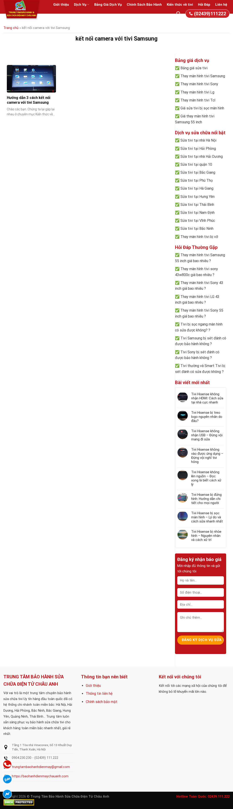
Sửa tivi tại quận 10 (196, 164)
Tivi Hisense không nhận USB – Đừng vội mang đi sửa (207, 435)
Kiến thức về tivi (180, 5)
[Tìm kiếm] (178, 13)
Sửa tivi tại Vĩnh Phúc (197, 220)
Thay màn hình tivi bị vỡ (199, 237)
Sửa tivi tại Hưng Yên (197, 196)
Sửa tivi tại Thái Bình (197, 204)
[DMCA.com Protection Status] (18, 802)
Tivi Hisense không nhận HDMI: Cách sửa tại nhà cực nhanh (207, 398)
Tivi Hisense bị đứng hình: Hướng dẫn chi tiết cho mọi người (206, 499)
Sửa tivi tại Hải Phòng (198, 148)
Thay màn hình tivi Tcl (197, 100)
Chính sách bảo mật (101, 702)
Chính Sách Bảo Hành (144, 5)
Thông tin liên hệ (99, 693)
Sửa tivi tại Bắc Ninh (196, 228)
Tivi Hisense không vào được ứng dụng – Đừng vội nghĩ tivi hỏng (207, 455)
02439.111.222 (219, 797)
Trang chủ (10, 28)
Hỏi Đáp (204, 5)
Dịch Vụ (80, 5)
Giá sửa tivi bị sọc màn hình (202, 108)
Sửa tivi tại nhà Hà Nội (198, 140)
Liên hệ (221, 5)
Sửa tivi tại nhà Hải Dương (201, 156)
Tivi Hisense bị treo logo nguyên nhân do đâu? (206, 417)
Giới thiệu (61, 5)
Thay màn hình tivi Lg (197, 92)
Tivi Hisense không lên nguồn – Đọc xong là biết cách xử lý (206, 478)
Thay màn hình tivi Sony (199, 84)
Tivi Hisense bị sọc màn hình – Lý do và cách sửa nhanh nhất (207, 517)
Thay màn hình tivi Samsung (202, 76)
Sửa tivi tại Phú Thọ (196, 180)
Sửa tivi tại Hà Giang (196, 188)
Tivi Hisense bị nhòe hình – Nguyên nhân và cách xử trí (206, 536)
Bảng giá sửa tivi (194, 68)
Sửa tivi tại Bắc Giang (197, 172)
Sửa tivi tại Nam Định (197, 212)
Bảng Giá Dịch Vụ (108, 5)
